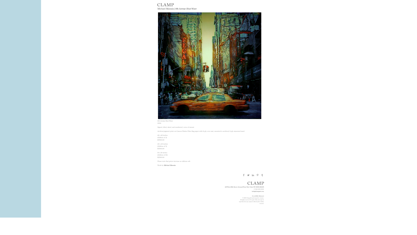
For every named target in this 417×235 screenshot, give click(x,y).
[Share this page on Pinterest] (257, 175)
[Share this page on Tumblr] (262, 175)
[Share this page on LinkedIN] (253, 175)
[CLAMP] (165, 6)
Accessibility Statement (258, 196)
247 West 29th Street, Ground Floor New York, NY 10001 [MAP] (244, 187)
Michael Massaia (170, 165)
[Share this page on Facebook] (243, 175)
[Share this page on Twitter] (248, 175)
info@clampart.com (258, 191)
